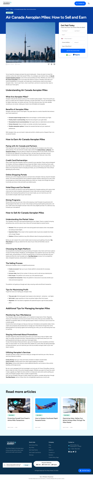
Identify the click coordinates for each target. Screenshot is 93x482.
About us (51, 450)
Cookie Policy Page (54, 457)
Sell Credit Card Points (35, 452)
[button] (89, 3)
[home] (7, 3)
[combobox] (62, 38)
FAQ (50, 447)
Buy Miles (31, 447)
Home (7, 9)
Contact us (51, 452)
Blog (50, 445)
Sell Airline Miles (33, 445)
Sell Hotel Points (33, 450)
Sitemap (31, 455)
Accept (26, 465)
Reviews (51, 455)
